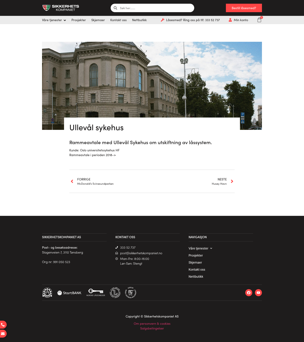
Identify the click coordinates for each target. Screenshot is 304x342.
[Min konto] (230, 20)
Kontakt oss (197, 269)
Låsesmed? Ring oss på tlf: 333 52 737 (193, 20)
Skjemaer (195, 262)
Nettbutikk (196, 276)
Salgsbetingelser (152, 328)
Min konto (241, 20)
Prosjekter (196, 255)
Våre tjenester (198, 248)
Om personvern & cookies (152, 323)
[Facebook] (248, 292)
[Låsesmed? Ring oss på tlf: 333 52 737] (162, 20)
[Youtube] (258, 292)
